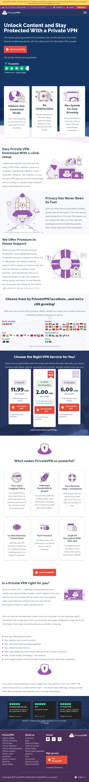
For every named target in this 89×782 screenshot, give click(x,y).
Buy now (81, 7)
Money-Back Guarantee (34, 751)
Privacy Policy (30, 749)
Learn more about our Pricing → (44, 430)
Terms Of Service (32, 746)
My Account (30, 759)
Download (6, 756)
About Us (29, 754)
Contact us (29, 738)
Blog (27, 741)
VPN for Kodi (7, 754)
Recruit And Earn (32, 762)
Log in (71, 7)
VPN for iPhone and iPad (12, 749)
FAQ (27, 756)
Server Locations (9, 759)
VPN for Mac (7, 743)
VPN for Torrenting (9, 741)
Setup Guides (7, 764)
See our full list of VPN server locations (44, 346)
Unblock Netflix (8, 738)
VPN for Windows (9, 746)
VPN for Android (8, 751)
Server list (6, 762)
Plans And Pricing (32, 743)
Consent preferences (54, 767)
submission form (31, 288)
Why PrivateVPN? (32, 764)
